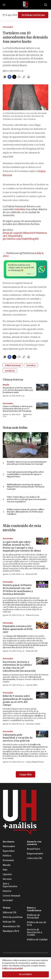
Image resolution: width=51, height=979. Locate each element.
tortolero (19, 209)
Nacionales (8, 27)
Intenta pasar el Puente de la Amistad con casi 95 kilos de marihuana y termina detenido (18, 589)
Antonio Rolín (31, 685)
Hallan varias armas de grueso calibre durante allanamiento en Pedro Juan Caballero (25, 511)
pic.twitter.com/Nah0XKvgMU (21, 238)
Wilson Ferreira (32, 615)
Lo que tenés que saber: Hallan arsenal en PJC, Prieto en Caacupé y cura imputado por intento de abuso (22, 546)
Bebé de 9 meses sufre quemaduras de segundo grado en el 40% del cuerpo (18, 700)
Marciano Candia (33, 724)
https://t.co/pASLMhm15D (18, 232)
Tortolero (31, 365)
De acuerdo (25, 974)
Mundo (6, 385)
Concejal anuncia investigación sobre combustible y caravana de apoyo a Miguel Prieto (25, 474)
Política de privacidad (12, 968)
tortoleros (10, 371)
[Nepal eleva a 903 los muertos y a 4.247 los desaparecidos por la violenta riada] (42, 387)
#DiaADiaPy (15, 235)
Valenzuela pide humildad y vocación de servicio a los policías (18, 737)
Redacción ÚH (27, 415)
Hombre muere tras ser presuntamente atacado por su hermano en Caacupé (27, 463)
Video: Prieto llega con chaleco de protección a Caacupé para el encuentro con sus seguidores (27, 499)
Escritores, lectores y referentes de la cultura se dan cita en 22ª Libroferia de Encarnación (19, 666)
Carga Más (25, 774)
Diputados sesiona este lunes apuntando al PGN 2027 (18, 629)
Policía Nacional (13, 365)
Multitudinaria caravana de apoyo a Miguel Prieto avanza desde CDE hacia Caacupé (25, 486)
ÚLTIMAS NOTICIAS (33, 15)
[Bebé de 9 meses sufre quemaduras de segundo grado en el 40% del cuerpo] (42, 695)
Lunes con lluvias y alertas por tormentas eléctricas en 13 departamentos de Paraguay (18, 408)
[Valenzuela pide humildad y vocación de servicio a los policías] (42, 733)
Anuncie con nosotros (34, 843)
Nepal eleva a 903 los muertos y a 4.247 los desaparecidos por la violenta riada (18, 390)
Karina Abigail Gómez (35, 762)
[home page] (25, 4)
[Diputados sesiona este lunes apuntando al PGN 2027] (42, 625)
